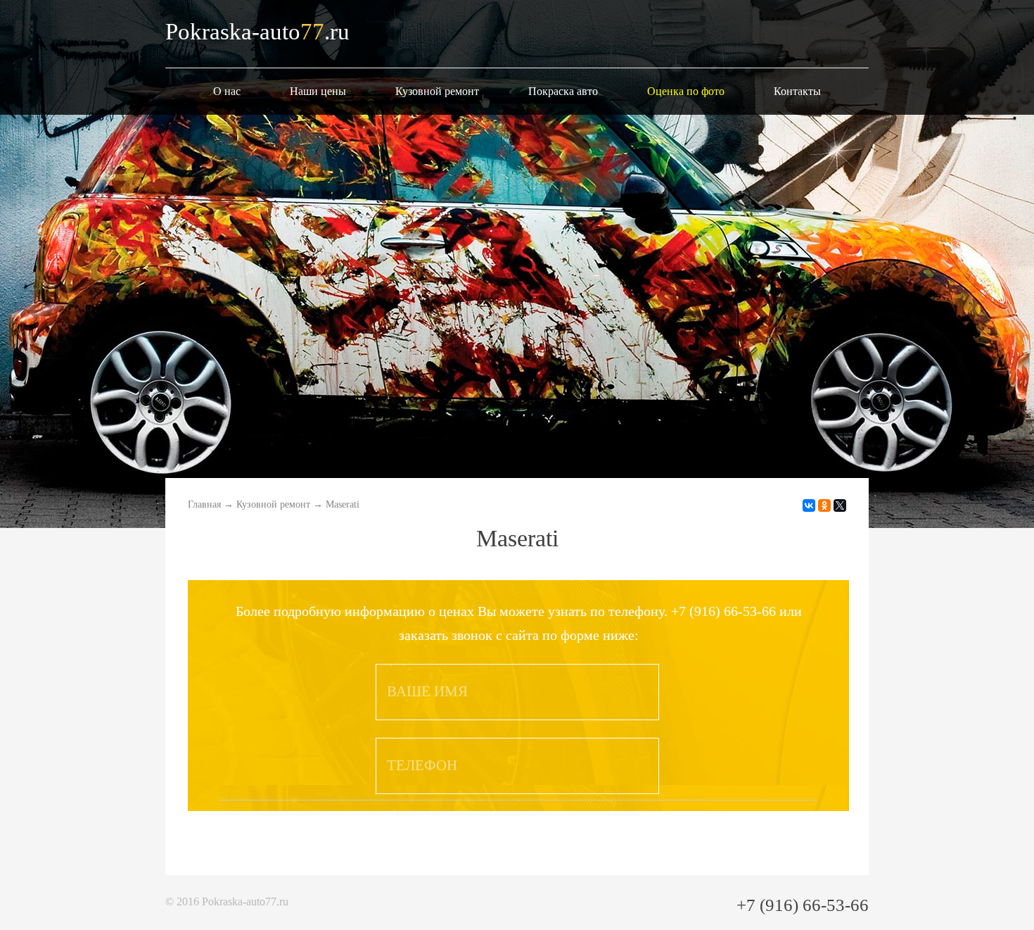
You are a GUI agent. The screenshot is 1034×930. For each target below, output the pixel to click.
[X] (840, 505)
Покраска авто (563, 91)
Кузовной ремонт (437, 91)
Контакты (797, 91)
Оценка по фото (686, 91)
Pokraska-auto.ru (257, 31)
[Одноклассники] (824, 505)
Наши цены (318, 91)
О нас (227, 91)
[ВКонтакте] (809, 505)
